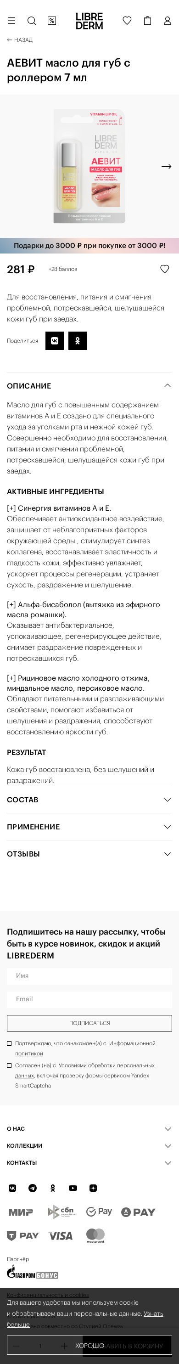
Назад (23, 39)
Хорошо (89, 1345)
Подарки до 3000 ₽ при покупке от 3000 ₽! (90, 245)
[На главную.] (89, 20)
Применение (33, 826)
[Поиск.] (31, 20)
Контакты (22, 1162)
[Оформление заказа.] (147, 20)
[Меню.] (11, 20)
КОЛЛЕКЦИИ (24, 1145)
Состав (22, 799)
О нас (16, 1128)
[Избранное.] (127, 20)
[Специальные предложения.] (51, 20)
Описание (29, 385)
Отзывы (23, 853)
